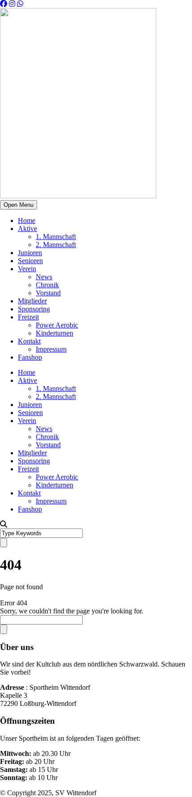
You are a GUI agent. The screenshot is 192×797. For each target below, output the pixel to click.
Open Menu (18, 204)
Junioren (30, 252)
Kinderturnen (54, 333)
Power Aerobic (57, 325)
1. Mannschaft (56, 236)
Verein (27, 269)
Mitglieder (32, 301)
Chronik (47, 285)
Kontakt (29, 341)
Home (26, 220)
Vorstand (48, 293)
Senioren (30, 260)
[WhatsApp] (20, 4)
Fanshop (30, 357)
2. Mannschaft (56, 244)
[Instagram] (12, 4)
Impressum (51, 349)
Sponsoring (34, 309)
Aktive (27, 228)
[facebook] (3, 4)
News (44, 277)
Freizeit (28, 317)
